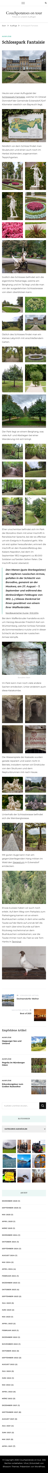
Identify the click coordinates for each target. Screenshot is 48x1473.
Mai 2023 (6, 1317)
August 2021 (8, 1419)
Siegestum (19, 862)
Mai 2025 (6, 1215)
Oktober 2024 (9, 1242)
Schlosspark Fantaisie (13, 97)
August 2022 (8, 1364)
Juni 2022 (6, 1378)
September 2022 (10, 1358)
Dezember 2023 (9, 1283)
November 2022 (10, 1344)
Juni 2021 (6, 1433)
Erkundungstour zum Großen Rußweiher (12, 1085)
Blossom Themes (11, 1466)
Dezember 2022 (9, 1337)
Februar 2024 (9, 1276)
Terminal (16, 941)
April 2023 (7, 1324)
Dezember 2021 (9, 1405)
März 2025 (7, 1228)
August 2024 (8, 1255)
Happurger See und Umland (11, 1042)
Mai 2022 (6, 1385)
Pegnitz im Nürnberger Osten (13, 1063)
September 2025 (10, 1208)
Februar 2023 (9, 1330)
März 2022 (7, 1399)
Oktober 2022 (9, 1351)
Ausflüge (6, 36)
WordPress (40, 1466)
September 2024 (10, 1249)
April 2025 (7, 1221)
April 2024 (7, 1269)
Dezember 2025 (9, 1201)
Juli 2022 (6, 1371)
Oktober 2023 (9, 1290)
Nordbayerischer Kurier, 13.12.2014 (22, 613)
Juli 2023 (6, 1303)
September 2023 (10, 1296)
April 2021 (7, 1446)
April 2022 (7, 1392)
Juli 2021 (6, 1426)
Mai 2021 (6, 1439)
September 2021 (10, 1412)
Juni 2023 (6, 1310)
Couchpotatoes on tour (24, 12)
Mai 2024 (6, 1262)
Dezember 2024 (10, 1235)
